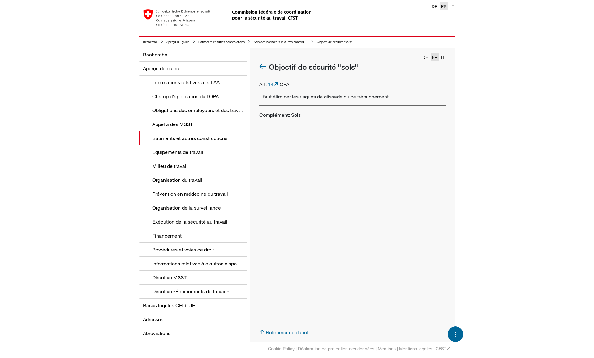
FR (444, 6)
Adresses (153, 319)
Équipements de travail (177, 152)
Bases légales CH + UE (169, 305)
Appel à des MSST (172, 124)
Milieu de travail (169, 166)
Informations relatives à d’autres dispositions (201, 263)
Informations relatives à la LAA (186, 82)
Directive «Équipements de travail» (190, 291)
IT (452, 6)
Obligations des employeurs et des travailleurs (203, 110)
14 (270, 84)
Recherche (150, 42)
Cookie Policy (281, 348)
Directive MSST (169, 277)
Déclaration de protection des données (336, 348)
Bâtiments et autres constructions (221, 42)
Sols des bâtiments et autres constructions (283, 42)
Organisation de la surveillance (186, 208)
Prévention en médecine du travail (190, 194)
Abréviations (156, 333)
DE (434, 6)
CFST (441, 348)
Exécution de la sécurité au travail (189, 222)
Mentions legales (415, 348)
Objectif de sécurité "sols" (334, 42)
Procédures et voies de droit (183, 250)
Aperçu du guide (177, 42)
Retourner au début (287, 332)
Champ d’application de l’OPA (185, 96)
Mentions (387, 348)
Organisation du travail (177, 180)
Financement (167, 236)
